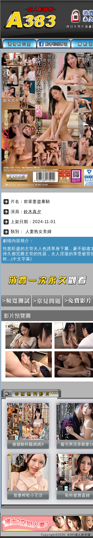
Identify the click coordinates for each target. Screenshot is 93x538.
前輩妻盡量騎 (37, 201)
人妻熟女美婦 (38, 231)
